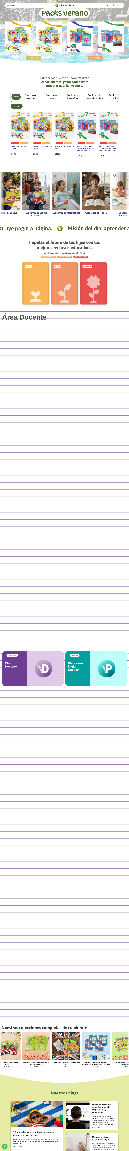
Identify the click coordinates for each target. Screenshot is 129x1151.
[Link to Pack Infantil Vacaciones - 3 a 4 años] (20, 125)
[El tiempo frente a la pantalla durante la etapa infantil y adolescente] (78, 1115)
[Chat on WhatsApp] (4, 1146)
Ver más (16, 106)
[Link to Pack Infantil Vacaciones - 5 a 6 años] (64, 125)
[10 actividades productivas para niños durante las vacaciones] (37, 1114)
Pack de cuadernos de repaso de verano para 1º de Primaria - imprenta (107, 148)
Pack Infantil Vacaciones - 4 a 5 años (42, 147)
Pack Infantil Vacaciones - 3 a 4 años (20, 147)
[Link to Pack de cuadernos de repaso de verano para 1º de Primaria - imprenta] (108, 125)
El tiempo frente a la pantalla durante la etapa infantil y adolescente (101, 1108)
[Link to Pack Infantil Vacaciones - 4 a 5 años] (42, 125)
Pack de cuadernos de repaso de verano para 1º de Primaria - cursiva (85, 148)
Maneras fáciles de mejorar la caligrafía (101, 1138)
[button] (12, 5)
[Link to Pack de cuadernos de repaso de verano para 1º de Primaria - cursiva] (86, 125)
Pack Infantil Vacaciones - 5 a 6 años (64, 147)
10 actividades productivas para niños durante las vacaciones (33, 1134)
